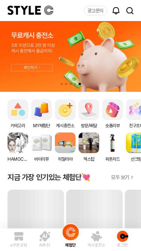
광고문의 (95, 11)
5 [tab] (79, 84)
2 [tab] (66, 84)
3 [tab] (70, 84)
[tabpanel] (70, 56)
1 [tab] (61, 84)
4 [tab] (75, 84)
